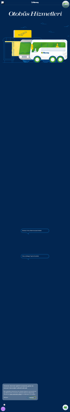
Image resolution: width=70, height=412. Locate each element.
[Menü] (2, 2)
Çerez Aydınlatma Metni (15, 394)
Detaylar (6, 397)
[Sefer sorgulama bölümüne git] (65, 4)
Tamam (31, 397)
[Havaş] (35, 2)
